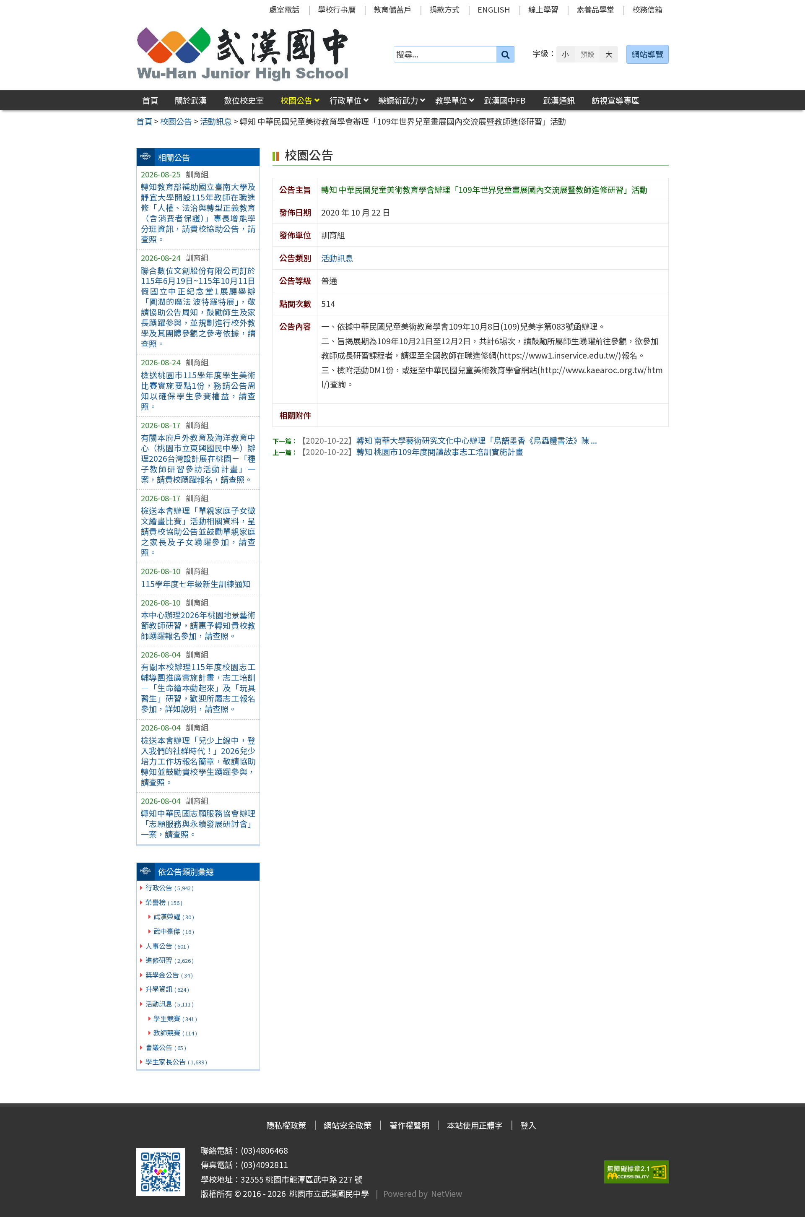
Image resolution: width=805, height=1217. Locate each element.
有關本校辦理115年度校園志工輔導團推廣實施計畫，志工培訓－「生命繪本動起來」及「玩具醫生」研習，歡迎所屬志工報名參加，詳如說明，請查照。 (198, 688)
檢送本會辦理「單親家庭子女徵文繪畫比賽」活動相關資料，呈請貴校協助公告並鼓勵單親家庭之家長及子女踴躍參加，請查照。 (198, 531)
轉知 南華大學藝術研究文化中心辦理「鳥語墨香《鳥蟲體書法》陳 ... (447, 440)
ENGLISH (494, 9)
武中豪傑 (173, 931)
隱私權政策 (286, 1125)
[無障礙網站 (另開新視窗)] (636, 1171)
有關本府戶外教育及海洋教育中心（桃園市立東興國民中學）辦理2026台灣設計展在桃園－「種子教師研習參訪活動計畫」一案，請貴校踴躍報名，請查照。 (198, 458)
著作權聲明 (409, 1125)
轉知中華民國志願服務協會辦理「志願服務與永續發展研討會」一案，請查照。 (198, 823)
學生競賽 (175, 1018)
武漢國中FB (505, 100)
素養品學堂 (595, 9)
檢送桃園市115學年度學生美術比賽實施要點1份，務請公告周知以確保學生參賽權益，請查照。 (198, 390)
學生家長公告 (176, 1061)
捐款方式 (444, 9)
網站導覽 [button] (647, 54)
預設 (587, 54)
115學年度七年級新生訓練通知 (195, 584)
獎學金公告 (169, 975)
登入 (528, 1125)
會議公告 (165, 1047)
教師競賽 (175, 1032)
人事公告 (167, 946)
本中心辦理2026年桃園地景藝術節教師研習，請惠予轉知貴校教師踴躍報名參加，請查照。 (198, 625)
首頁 (150, 100)
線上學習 (543, 9)
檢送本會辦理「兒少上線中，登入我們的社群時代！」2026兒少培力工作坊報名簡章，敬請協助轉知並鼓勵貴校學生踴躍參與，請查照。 (198, 761)
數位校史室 (244, 100)
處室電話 (284, 9)
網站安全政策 (347, 1125)
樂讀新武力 (398, 100)
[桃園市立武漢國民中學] (242, 54)
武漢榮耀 (173, 916)
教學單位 (451, 100)
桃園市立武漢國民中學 (327, 1193)
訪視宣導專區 (615, 100)
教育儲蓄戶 (392, 9)
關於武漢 (191, 100)
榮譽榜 (163, 902)
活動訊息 (169, 1004)
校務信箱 (647, 9)
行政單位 (345, 100)
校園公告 (296, 100)
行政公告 (169, 887)
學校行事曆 (337, 9)
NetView (446, 1193)
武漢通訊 (559, 100)
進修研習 (169, 960)
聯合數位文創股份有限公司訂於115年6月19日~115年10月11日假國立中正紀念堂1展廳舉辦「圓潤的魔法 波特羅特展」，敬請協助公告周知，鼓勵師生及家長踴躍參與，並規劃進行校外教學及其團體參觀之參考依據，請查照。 (198, 307)
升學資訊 (167, 989)
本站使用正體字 (475, 1125)
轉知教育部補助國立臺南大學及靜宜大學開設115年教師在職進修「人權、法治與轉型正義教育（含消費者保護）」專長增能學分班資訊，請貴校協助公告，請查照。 (198, 213)
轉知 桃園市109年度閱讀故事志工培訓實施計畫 (410, 452)
